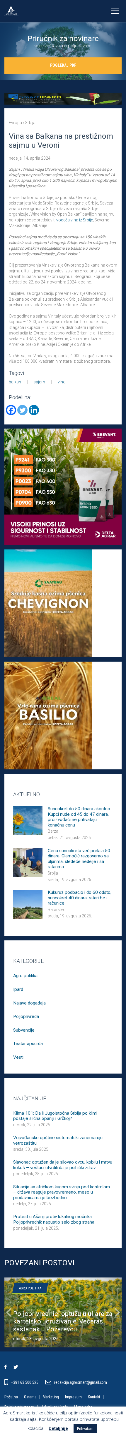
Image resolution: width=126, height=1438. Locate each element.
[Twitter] (22, 410)
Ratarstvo (57, 909)
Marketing (51, 1397)
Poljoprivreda (26, 1016)
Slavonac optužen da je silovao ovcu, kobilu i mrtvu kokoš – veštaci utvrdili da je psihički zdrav (62, 1164)
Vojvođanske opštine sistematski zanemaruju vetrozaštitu (58, 1140)
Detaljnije (58, 1428)
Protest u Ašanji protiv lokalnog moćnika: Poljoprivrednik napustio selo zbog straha (53, 1219)
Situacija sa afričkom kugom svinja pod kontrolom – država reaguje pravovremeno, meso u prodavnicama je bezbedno (61, 1192)
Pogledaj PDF (63, 65)
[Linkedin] (34, 410)
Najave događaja (29, 1003)
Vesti (18, 1057)
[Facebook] (11, 410)
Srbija (30, 122)
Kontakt (94, 1397)
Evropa (15, 122)
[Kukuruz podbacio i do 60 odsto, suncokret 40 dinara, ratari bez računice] (27, 904)
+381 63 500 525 (25, 1382)
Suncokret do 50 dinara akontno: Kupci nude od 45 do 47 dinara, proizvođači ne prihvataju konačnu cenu (79, 816)
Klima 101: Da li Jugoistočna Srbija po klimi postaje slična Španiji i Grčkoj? (55, 1116)
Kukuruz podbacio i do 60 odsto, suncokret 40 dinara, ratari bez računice (79, 898)
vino (62, 382)
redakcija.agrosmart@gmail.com (80, 1382)
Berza (53, 831)
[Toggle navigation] (115, 11)
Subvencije (24, 1030)
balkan (15, 382)
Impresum (73, 1397)
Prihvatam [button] (85, 1428)
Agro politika (25, 975)
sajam (39, 382)
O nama (30, 1397)
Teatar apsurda (28, 1043)
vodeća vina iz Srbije (74, 220)
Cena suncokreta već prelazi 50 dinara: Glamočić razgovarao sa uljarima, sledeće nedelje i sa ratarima (79, 858)
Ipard (18, 989)
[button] (9, 1312)
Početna (11, 1397)
